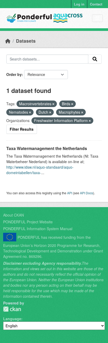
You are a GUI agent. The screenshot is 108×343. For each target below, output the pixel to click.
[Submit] (95, 59)
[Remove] (53, 104)
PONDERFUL (12, 309)
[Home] (7, 40)
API (69, 193)
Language (12, 318)
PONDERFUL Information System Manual (37, 228)
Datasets (26, 40)
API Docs (86, 193)
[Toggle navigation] (97, 18)
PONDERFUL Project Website (28, 221)
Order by (14, 74)
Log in (79, 4)
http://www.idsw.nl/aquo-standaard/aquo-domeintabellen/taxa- (40, 169)
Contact (96, 4)
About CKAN (13, 215)
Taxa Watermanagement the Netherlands (46, 148)
